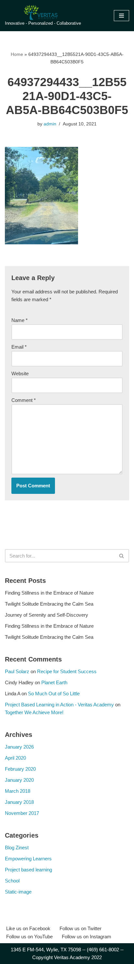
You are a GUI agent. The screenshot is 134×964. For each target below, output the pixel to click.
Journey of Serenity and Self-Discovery (46, 615)
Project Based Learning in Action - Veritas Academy (59, 704)
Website (20, 373)
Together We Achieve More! (34, 712)
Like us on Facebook (28, 928)
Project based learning (28, 869)
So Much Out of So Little (54, 693)
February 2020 (20, 769)
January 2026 (19, 747)
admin (50, 124)
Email (19, 347)
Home (17, 54)
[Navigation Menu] (121, 15)
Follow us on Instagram (86, 936)
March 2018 (17, 791)
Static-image (18, 891)
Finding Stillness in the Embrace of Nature (49, 593)
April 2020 (15, 758)
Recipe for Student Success (67, 671)
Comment (23, 400)
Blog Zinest (17, 847)
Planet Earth (54, 682)
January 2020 (19, 780)
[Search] (121, 555)
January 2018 (19, 802)
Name (19, 320)
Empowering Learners (28, 858)
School (12, 880)
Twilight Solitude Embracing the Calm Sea (49, 604)
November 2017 (22, 813)
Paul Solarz (17, 671)
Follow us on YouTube (29, 936)
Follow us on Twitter (80, 928)
